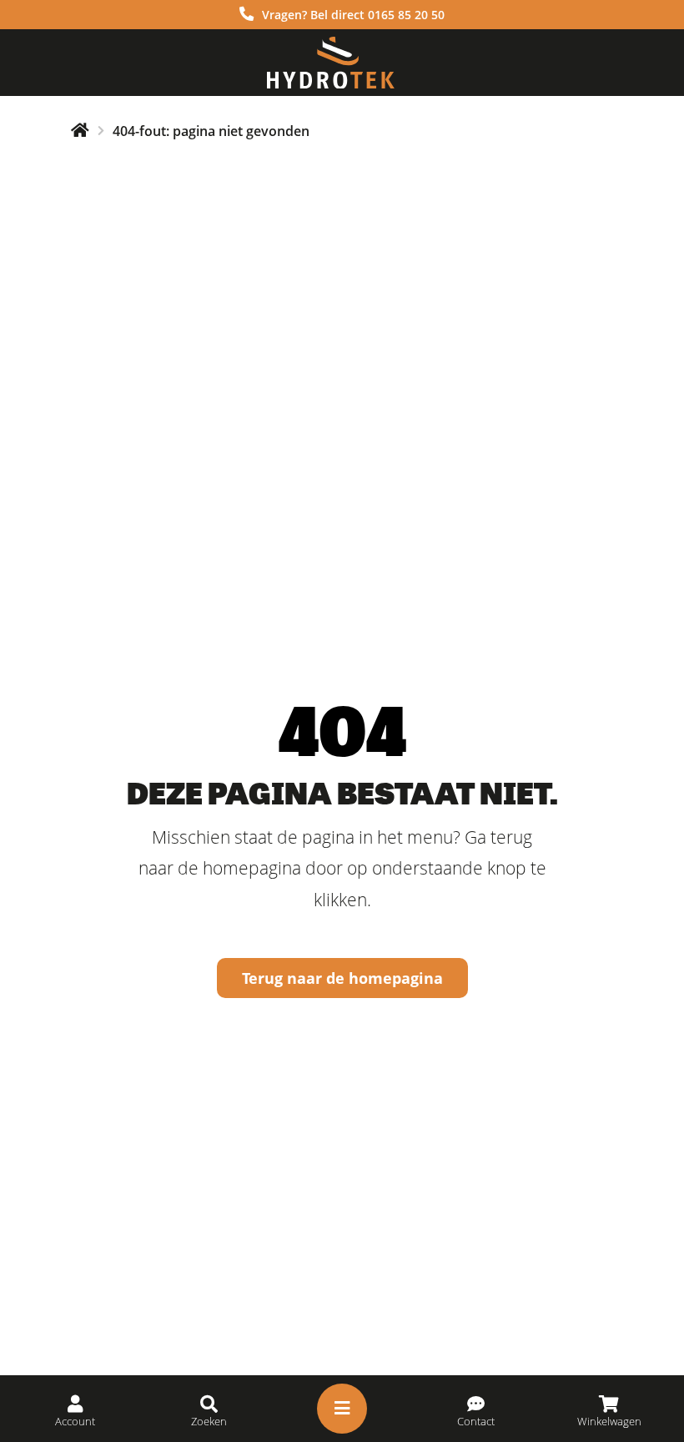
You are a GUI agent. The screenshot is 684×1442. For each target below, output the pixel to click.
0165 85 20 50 (406, 15)
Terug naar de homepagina (342, 978)
